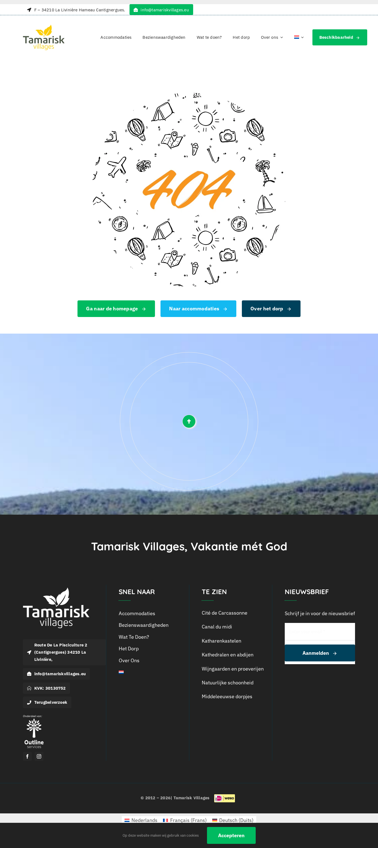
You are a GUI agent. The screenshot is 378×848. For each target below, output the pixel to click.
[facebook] (27, 756)
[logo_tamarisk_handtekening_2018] (43, 27)
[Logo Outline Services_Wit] (34, 719)
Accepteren (231, 835)
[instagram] (39, 756)
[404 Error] (189, 95)
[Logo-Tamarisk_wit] (56, 590)
